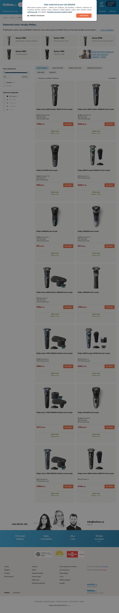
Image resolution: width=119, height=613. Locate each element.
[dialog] (59, 10)
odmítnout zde (32, 12)
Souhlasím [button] (84, 15)
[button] (35, 16)
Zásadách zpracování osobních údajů (59, 12)
